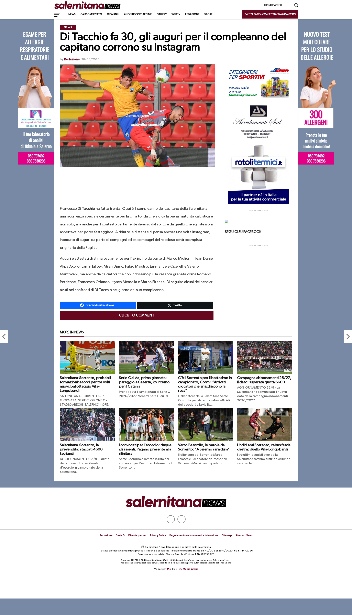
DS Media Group (188, 569)
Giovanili (113, 14)
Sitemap (227, 535)
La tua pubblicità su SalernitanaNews (270, 14)
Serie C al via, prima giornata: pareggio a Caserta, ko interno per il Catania (144, 382)
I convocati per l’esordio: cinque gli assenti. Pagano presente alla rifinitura (145, 449)
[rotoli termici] (258, 203)
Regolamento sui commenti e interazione (193, 535)
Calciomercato (91, 14)
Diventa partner (137, 535)
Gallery (162, 14)
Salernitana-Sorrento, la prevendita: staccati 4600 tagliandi (81, 449)
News (72, 14)
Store (208, 14)
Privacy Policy (158, 535)
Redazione (192, 14)
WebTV (176, 14)
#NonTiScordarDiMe (138, 14)
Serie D (120, 535)
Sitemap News (244, 535)
